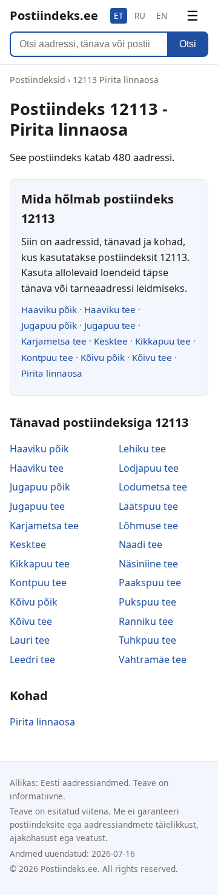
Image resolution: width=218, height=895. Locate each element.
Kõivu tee (152, 357)
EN (161, 15)
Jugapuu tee (110, 325)
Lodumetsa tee (153, 487)
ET (119, 15)
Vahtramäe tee (153, 659)
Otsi (187, 44)
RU (139, 15)
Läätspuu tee (148, 506)
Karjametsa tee (54, 341)
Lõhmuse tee (148, 525)
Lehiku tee (142, 448)
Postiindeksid (37, 79)
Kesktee (111, 341)
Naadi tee (140, 544)
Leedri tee (32, 659)
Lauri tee (30, 640)
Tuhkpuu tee (147, 640)
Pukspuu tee (147, 602)
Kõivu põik (103, 357)
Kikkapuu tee (163, 341)
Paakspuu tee (150, 582)
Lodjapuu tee (149, 468)
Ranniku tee (146, 621)
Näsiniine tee (148, 563)
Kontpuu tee (47, 357)
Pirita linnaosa (51, 373)
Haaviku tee (110, 309)
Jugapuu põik (49, 325)
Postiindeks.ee (54, 15)
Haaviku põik (49, 309)
